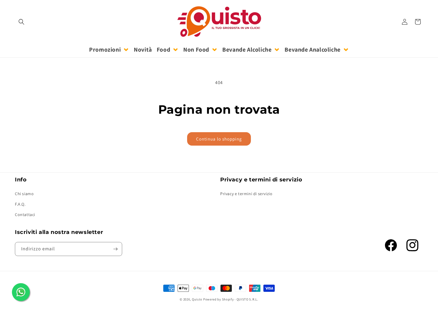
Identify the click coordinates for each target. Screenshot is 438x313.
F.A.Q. (20, 204)
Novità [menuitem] (143, 49)
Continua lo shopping (219, 139)
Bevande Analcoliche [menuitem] (312, 49)
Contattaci (25, 214)
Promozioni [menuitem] (105, 49)
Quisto (197, 299)
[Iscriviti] (115, 249)
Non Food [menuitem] (196, 49)
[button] (21, 21)
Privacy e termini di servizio (246, 193)
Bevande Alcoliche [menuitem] (246, 49)
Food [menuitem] (163, 49)
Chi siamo (24, 193)
